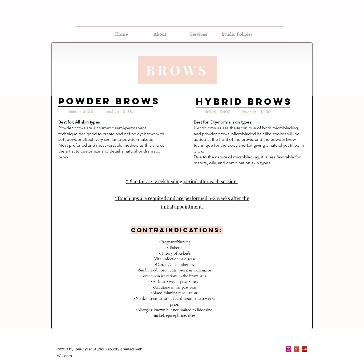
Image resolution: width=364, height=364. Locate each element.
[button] (198, 34)
